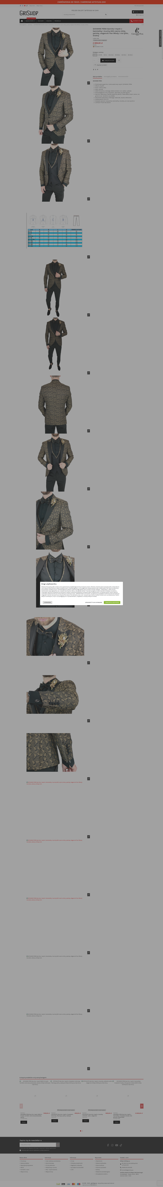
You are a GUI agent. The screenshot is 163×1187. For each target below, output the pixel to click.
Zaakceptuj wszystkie (112, 602)
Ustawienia (47, 602)
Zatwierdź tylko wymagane (93, 602)
